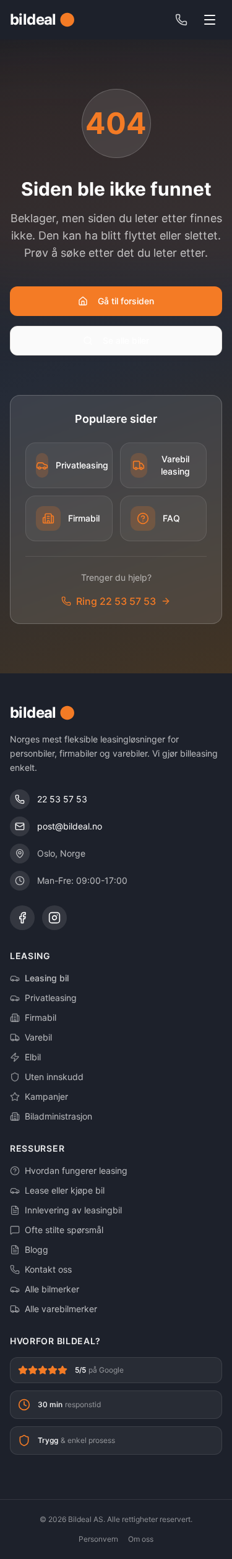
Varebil (38, 1037)
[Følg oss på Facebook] (22, 917)
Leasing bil (47, 978)
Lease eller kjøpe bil (65, 1190)
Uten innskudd (54, 1076)
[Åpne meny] (209, 19)
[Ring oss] (181, 20)
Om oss (140, 1539)
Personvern (98, 1539)
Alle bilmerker (52, 1289)
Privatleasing (51, 997)
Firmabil (40, 1017)
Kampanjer (46, 1096)
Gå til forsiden (126, 301)
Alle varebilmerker (61, 1308)
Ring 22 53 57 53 (116, 601)
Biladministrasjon (58, 1116)
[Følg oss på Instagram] (54, 917)
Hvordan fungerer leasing (76, 1170)
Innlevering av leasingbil (73, 1210)
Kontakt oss (48, 1269)
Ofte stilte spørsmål (64, 1229)
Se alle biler (126, 340)
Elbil (33, 1057)
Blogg (36, 1249)
